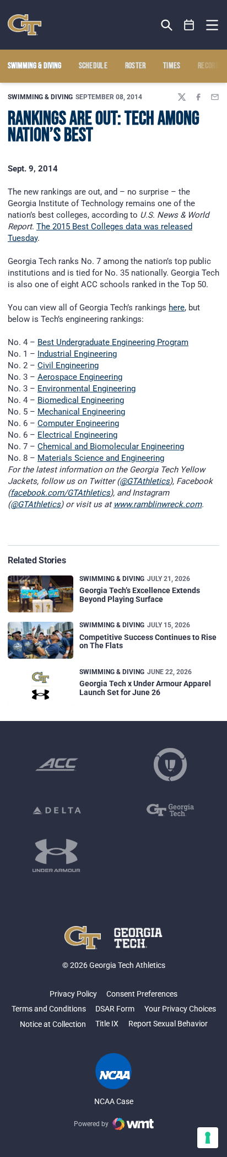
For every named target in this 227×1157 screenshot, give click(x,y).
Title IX (106, 1023)
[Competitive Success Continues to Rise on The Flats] (40, 640)
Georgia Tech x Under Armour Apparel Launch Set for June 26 (145, 687)
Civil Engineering (68, 365)
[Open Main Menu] (212, 25)
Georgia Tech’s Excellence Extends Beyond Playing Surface (139, 594)
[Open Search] (166, 25)
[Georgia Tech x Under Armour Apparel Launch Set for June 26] (40, 687)
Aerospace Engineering (79, 377)
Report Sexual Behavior (168, 1023)
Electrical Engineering (77, 435)
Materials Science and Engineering (100, 458)
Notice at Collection (53, 1024)
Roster (135, 66)
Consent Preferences (141, 993)
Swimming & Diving (40, 97)
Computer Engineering (78, 423)
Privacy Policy (73, 993)
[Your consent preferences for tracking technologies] (207, 1137)
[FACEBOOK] (198, 97)
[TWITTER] (181, 97)
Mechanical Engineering (81, 412)
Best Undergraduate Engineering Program (112, 342)
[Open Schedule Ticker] (189, 25)
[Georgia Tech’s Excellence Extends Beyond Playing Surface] (40, 593)
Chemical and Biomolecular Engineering (110, 446)
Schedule (93, 66)
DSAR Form (114, 1008)
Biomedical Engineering (80, 400)
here (177, 308)
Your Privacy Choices (180, 1008)
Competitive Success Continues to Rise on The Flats (148, 641)
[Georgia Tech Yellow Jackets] (24, 24)
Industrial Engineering (77, 354)
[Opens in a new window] (56, 764)
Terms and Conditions (49, 1008)
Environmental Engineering (86, 389)
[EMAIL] (214, 97)
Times (172, 66)
